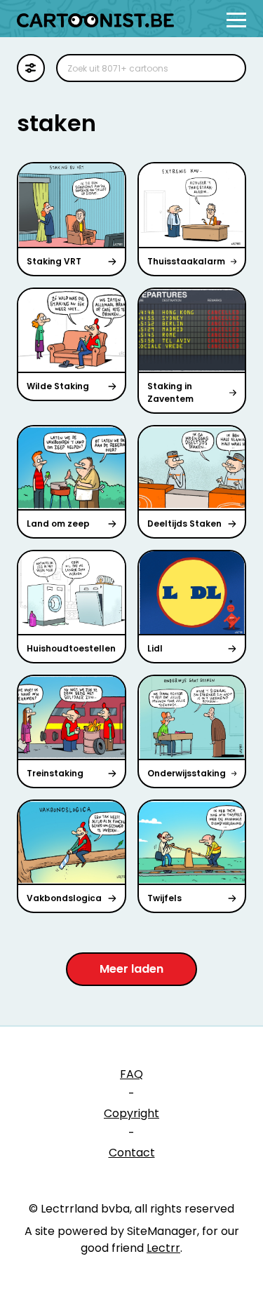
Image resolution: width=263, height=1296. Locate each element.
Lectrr (163, 1248)
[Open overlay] (236, 20)
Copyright (131, 1113)
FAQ (131, 1074)
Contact (132, 1153)
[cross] (226, 68)
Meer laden (131, 969)
